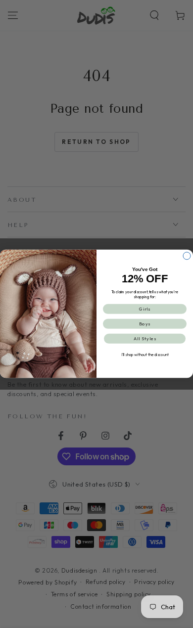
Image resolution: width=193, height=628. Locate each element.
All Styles (145, 339)
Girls (145, 309)
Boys (145, 324)
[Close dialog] (187, 256)
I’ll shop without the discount (145, 355)
